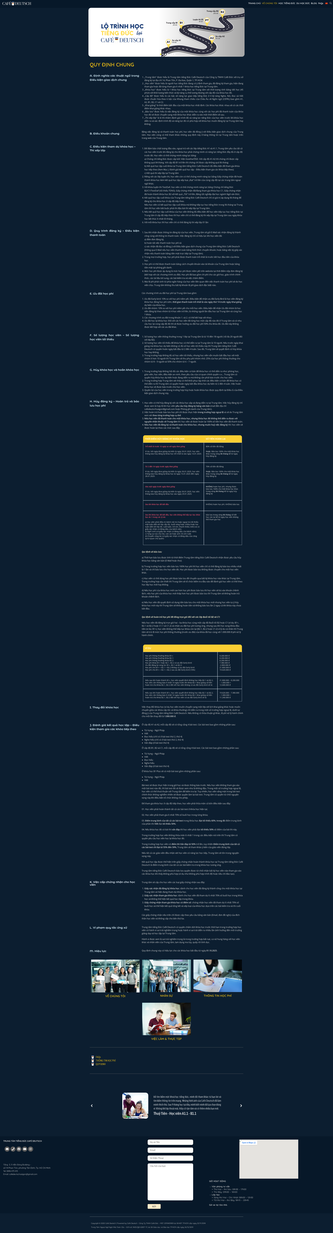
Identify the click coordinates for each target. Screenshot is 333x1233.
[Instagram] (30, 1149)
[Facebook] (18, 1149)
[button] (158, 54)
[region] (166, 32)
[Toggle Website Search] (330, 3)
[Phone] (13, 1149)
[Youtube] (24, 1149)
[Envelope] (7, 1149)
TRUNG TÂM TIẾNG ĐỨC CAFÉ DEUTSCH (22, 1141)
